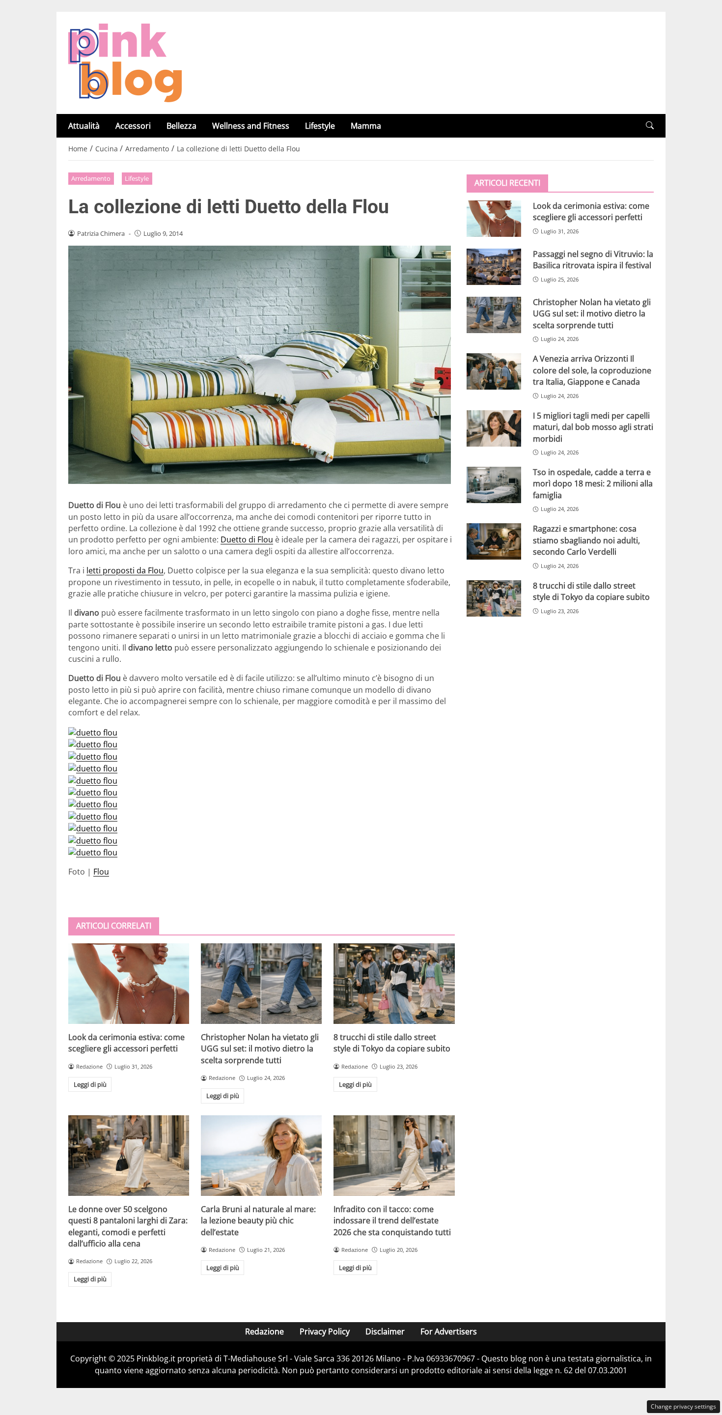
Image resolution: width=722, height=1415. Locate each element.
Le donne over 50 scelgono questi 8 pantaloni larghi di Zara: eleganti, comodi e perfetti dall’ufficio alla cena (128, 1226)
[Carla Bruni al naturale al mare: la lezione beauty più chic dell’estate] (261, 1155)
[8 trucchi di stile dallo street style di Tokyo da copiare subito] (393, 983)
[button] (650, 125)
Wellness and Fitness (250, 125)
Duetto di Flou (247, 539)
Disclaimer (385, 1331)
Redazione (264, 1331)
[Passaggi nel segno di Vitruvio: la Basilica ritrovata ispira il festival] (494, 267)
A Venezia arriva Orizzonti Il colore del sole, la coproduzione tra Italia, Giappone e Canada (592, 370)
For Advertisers (448, 1331)
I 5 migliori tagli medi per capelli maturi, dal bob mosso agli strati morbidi (593, 427)
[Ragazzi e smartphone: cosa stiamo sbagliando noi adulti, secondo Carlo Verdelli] (494, 541)
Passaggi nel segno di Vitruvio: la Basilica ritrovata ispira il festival (593, 260)
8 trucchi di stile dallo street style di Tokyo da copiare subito (391, 1043)
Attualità (84, 125)
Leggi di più (90, 1084)
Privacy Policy (325, 1331)
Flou (101, 871)
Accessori (133, 125)
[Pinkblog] (125, 62)
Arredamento (91, 178)
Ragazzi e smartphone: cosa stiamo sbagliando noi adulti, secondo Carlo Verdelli (586, 540)
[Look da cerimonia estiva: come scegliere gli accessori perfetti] (128, 983)
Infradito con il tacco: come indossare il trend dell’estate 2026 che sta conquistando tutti (392, 1221)
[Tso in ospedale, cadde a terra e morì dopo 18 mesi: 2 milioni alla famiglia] (494, 485)
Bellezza (181, 125)
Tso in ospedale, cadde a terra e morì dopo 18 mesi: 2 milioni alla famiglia (593, 484)
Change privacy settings (683, 1406)
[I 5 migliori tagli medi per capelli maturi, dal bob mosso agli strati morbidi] (494, 428)
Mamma (366, 125)
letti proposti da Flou (125, 570)
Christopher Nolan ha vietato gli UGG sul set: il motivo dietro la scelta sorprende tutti (260, 1049)
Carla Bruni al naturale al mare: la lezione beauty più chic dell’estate (258, 1221)
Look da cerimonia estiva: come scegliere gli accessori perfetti (126, 1043)
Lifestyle (320, 125)
